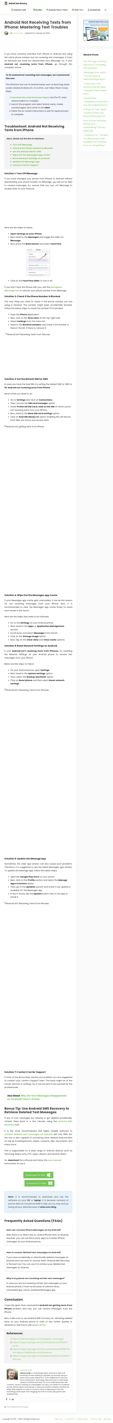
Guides (38, 10)
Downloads (95, 10)
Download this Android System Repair (30, 97)
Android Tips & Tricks (58, 10)
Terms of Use (95, 1419)
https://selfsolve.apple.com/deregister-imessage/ (38, 1339)
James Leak (18, 33)
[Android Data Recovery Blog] (15, 3)
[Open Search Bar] (106, 10)
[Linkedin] (13, 1399)
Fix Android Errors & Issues (17, 1407)
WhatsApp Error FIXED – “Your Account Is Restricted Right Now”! (95, 76)
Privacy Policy (82, 1419)
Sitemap (107, 1419)
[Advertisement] (44, 45)
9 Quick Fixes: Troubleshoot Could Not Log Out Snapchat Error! (96, 101)
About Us (59, 1419)
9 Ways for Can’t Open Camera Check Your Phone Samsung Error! (95, 113)
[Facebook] (7, 1399)
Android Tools (19, 10)
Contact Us (70, 1419)
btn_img (18, 1178)
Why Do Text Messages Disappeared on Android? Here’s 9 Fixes (36, 1097)
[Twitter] (10, 1399)
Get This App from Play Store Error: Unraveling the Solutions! (95, 64)
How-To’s (78, 10)
